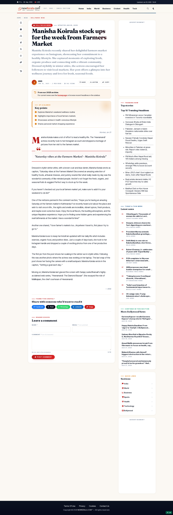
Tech (134, 8)
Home (81, 8)
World (96, 8)
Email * (80, 325)
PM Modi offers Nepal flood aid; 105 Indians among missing (138, 157)
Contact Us (104, 506)
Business (107, 8)
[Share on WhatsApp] (21, 55)
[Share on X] (21, 49)
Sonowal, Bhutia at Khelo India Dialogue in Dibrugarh (138, 123)
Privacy (82, 506)
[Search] (147, 8)
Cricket (117, 8)
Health (126, 8)
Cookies (92, 506)
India (89, 8)
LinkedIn (78, 307)
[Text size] (21, 71)
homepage (62, 95)
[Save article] (21, 22)
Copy (91, 307)
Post (52, 307)
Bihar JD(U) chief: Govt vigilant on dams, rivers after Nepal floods (139, 173)
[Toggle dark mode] (153, 8)
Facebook (39, 307)
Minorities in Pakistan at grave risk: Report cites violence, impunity (137, 149)
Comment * (42, 334)
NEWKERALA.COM (85, 510)
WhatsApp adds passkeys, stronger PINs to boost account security (138, 165)
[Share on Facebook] (21, 42)
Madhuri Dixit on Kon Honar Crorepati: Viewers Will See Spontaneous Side (136, 190)
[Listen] (21, 36)
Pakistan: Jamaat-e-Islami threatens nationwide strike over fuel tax (138, 131)
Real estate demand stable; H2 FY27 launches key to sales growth (138, 181)
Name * (35, 325)
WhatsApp (64, 307)
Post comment (44, 357)
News (26, 18)
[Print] (21, 29)
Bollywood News (38, 18)
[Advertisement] (137, 59)
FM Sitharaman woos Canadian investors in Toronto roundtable (138, 116)
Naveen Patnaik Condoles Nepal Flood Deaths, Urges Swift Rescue (139, 140)
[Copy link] (21, 62)
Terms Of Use (69, 506)
